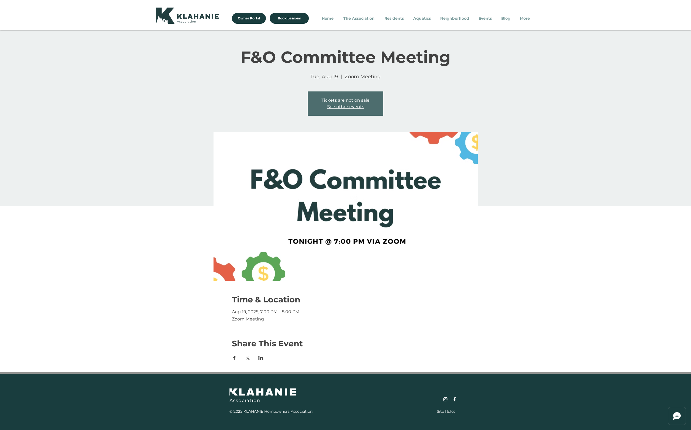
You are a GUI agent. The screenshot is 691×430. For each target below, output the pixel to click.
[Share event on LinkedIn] (260, 358)
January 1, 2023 (255, 384)
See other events (345, 106)
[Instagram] (445, 399)
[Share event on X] (247, 358)
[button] (359, 18)
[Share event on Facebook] (234, 358)
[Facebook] (454, 399)
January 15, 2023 (256, 378)
